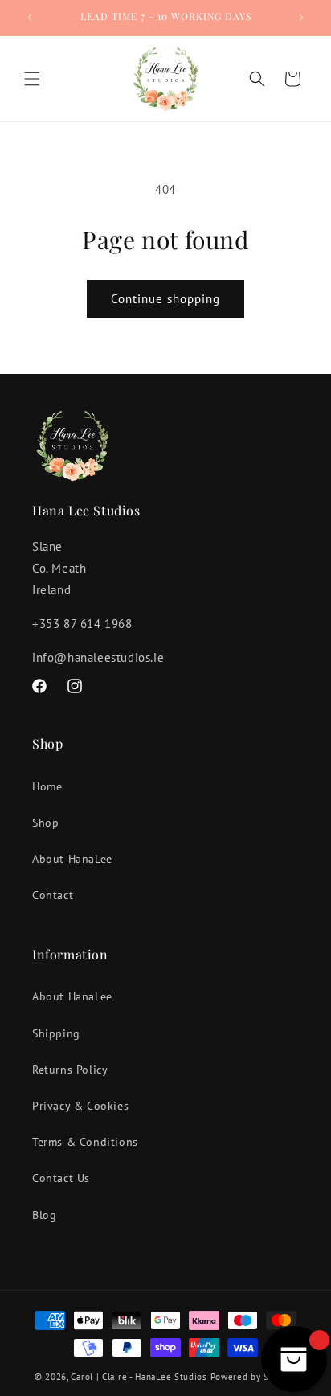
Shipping (56, 1033)
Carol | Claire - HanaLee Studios (138, 1376)
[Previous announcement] (29, 17)
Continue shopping (165, 298)
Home (47, 786)
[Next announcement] (301, 17)
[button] (32, 78)
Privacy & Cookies (80, 1105)
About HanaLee (72, 859)
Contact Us (61, 1178)
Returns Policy (70, 1069)
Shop (45, 822)
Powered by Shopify (253, 1376)
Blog (44, 1215)
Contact (52, 895)
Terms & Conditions (85, 1142)
